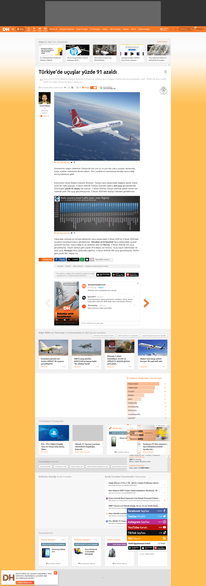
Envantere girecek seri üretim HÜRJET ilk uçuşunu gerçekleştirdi (52, 361)
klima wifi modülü (45, 467)
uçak (135, 468)
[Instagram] (83, 286)
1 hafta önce (102, 305)
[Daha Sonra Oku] (165, 72)
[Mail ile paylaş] (87, 259)
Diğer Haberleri (78, 266)
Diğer (41, 42)
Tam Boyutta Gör (63, 162)
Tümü (131, 428)
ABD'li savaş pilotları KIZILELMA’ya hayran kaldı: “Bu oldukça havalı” (85, 361)
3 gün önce (99, 297)
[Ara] (191, 29)
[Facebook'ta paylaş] (74, 162)
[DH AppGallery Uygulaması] (160, 548)
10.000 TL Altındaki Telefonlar (122, 433)
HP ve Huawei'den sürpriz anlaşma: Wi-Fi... (77, 59)
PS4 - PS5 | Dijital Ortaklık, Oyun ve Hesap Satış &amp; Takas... (52, 446)
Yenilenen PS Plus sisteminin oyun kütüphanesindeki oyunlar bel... (155, 446)
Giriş (22, 29)
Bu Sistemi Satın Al (120, 563)
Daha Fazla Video (70, 284)
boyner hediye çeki (77, 467)
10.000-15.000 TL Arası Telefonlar (53, 544)
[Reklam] (199, 29)
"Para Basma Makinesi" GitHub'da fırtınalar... (158, 59)
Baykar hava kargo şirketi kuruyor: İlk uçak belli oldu (151, 359)
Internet (68, 266)
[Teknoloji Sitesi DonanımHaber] (6, 29)
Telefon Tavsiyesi (48, 540)
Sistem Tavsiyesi (114, 540)
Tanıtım (162, 543)
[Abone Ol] (44, 116)
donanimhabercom (97, 285)
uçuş (131, 468)
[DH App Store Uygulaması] (147, 548)
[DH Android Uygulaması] (134, 548)
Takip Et (101, 287)
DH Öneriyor (117, 428)
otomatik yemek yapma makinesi (103, 336)
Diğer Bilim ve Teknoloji (51, 332)
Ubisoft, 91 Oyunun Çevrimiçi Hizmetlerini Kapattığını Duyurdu (87, 446)
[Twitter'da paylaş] (71, 162)
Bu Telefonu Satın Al (122, 452)
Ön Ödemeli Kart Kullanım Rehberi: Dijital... (50, 59)
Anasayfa (60, 266)
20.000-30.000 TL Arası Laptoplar (86, 544)
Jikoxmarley (92, 305)
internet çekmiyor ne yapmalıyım (128, 336)
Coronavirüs (75, 332)
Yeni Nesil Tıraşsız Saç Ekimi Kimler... (103, 59)
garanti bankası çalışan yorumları (122, 467)
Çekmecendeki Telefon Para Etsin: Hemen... (130, 59)
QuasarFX (92, 297)
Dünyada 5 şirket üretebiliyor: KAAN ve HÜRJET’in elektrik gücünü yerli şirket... (118, 360)
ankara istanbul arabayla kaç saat (97, 467)
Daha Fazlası (162, 42)
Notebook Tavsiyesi (82, 540)
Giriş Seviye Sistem (119, 544)
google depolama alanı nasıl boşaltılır (154, 336)
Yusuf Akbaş (44, 106)
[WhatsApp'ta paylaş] (82, 259)
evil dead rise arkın (61, 467)
